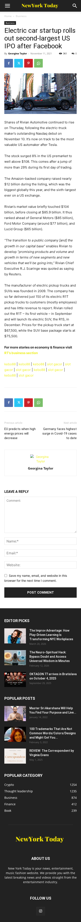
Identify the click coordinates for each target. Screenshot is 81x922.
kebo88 (10, 364)
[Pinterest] (28, 63)
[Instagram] (40, 911)
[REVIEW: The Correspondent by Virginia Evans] (15, 756)
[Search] (75, 6)
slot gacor (54, 364)
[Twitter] (18, 63)
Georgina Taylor (17, 53)
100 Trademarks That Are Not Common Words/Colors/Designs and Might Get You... (52, 733)
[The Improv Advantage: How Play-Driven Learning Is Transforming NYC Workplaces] (15, 635)
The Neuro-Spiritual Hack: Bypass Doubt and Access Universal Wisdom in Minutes (49, 657)
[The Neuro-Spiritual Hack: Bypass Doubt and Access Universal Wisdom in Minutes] (15, 657)
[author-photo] (40, 461)
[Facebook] (8, 63)
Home (8, 16)
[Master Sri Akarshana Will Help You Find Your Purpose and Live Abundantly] (15, 713)
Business (21, 16)
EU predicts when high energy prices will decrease (20, 433)
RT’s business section (21, 353)
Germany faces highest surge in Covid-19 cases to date (59, 433)
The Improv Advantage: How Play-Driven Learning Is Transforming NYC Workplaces (51, 635)
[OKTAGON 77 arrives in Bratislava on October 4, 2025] (15, 679)
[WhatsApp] (38, 63)
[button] (7, 6)
